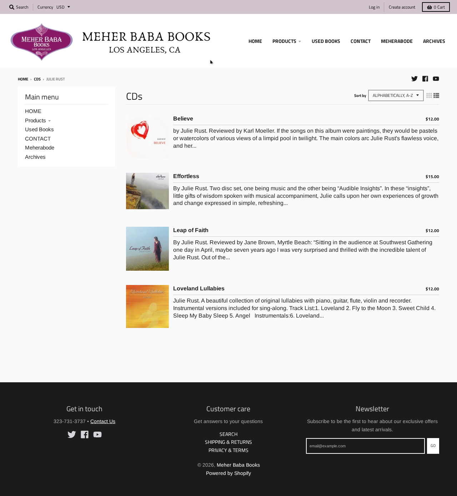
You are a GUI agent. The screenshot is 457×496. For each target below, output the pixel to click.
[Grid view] (429, 95)
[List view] (436, 95)
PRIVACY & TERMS (228, 450)
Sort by (360, 95)
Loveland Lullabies (199, 288)
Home (23, 79)
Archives (35, 157)
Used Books (39, 129)
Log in (374, 7)
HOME (33, 111)
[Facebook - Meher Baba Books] (425, 78)
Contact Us (102, 421)
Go (433, 445)
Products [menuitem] (284, 41)
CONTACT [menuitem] (361, 41)
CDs (37, 79)
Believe (183, 119)
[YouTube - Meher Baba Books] (436, 78)
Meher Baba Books (238, 465)
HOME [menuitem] (255, 41)
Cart (439, 7)
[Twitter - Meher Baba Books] (414, 78)
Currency (45, 7)
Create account (402, 7)
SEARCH (228, 434)
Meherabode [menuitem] (397, 41)
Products (35, 120)
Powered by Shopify (228, 473)
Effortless (186, 176)
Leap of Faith (191, 230)
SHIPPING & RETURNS (228, 442)
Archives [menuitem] (434, 41)
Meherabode (39, 147)
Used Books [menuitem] (326, 41)
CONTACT (38, 139)
